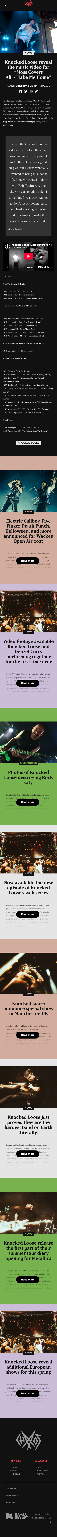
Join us (41, 1467)
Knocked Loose (28, 443)
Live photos (28, 763)
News (28, 52)
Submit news (41, 1470)
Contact (41, 1474)
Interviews (15, 1470)
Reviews (15, 1474)
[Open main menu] (52, 4)
